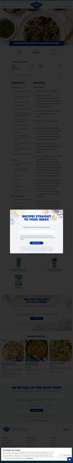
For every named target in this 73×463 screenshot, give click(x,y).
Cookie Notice (29, 458)
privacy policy (44, 237)
